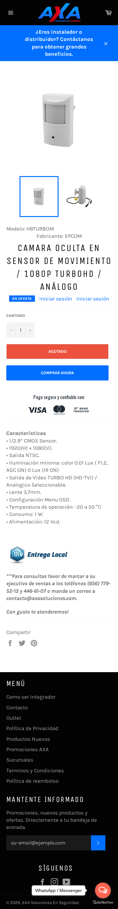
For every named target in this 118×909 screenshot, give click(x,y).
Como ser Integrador (30, 697)
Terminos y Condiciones (35, 770)
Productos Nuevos (28, 739)
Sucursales (19, 760)
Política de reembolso (32, 781)
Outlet (13, 718)
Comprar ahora (57, 372)
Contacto (17, 707)
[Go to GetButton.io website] (103, 902)
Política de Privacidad (32, 728)
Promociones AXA (27, 749)
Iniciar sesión (55, 298)
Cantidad (15, 315)
